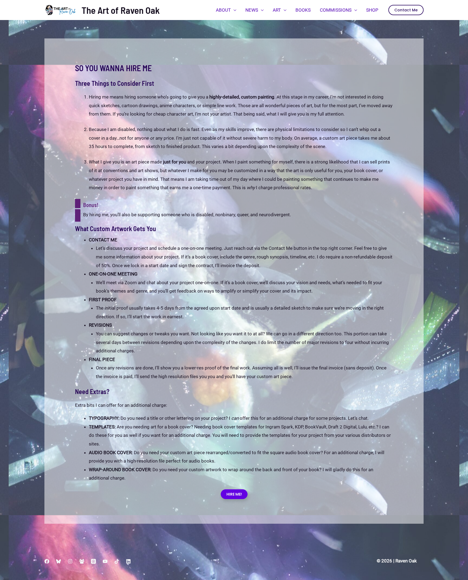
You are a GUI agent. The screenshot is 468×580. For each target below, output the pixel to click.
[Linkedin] (128, 561)
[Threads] (93, 561)
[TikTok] (116, 561)
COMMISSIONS (336, 10)
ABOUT (223, 10)
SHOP (372, 10)
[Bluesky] (58, 561)
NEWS (251, 10)
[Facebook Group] (81, 561)
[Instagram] (70, 561)
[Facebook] (46, 561)
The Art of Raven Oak (121, 10)
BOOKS (303, 10)
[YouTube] (105, 561)
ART (277, 10)
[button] (406, 10)
